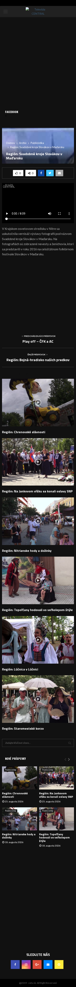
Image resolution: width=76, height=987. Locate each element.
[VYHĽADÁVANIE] (69, 743)
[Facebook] (15, 964)
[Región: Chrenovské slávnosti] (19, 777)
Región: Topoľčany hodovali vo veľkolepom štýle (37, 609)
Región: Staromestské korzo (23, 728)
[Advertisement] (38, 294)
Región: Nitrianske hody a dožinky (26, 550)
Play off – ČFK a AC (38, 341)
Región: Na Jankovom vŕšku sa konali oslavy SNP (37, 491)
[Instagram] (26, 964)
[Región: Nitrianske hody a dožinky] (19, 818)
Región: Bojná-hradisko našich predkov (38, 360)
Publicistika (10, 770)
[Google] (37, 964)
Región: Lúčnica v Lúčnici (20, 669)
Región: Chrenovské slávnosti (23, 432)
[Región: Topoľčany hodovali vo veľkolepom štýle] (56, 818)
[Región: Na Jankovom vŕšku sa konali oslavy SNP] (56, 777)
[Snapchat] (59, 964)
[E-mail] (48, 964)
